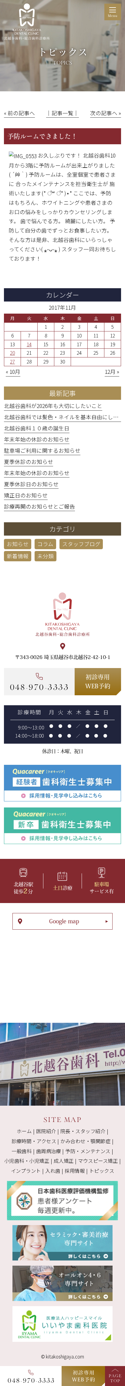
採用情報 (75, 1170)
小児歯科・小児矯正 (26, 1160)
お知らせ (18, 544)
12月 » (112, 371)
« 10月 (13, 371)
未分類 (45, 556)
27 (12, 361)
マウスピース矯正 (98, 1160)
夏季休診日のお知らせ (31, 484)
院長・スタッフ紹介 (82, 1131)
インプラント (26, 1170)
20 (12, 352)
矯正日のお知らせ (26, 495)
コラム (45, 544)
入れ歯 (52, 1170)
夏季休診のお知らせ (28, 461)
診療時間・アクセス (34, 1141)
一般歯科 (22, 1151)
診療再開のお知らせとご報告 (39, 506)
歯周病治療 (48, 1151)
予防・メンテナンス (87, 1151)
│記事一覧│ (62, 113)
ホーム (24, 1131)
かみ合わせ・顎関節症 (85, 1141)
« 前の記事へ (19, 113)
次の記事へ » (105, 113)
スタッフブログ (81, 544)
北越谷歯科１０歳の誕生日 (36, 428)
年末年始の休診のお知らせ (36, 439)
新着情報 (18, 556)
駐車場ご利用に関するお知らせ (42, 450)
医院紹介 (46, 1131)
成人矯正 (64, 1160)
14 (29, 344)
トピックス (101, 1170)
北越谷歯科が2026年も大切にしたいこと (53, 405)
